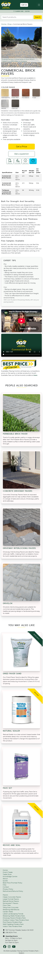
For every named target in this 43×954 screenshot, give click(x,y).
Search (37, 17)
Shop (10, 24)
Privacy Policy (8, 889)
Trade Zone (7, 874)
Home (3, 24)
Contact (6, 887)
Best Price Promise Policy (12, 883)
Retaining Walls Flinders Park (14, 916)
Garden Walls (8, 912)
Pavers (5, 895)
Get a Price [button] (21, 146)
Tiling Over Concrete (10, 907)
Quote (5, 881)
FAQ (4, 885)
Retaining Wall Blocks (11, 910)
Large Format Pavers (11, 899)
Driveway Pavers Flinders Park (14, 918)
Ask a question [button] (21, 154)
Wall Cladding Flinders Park (13, 924)
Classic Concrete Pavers (12, 897)
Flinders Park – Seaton (22, 11)
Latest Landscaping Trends (13, 914)
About (5, 879)
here (35, 375)
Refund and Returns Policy (13, 891)
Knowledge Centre (10, 876)
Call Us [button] (24, 5)
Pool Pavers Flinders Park (12, 922)
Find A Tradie (8, 872)
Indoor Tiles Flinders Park (12, 926)
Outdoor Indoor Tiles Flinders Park (16, 920)
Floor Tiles (6, 905)
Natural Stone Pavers (11, 901)
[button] (6, 47)
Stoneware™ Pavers (10, 903)
